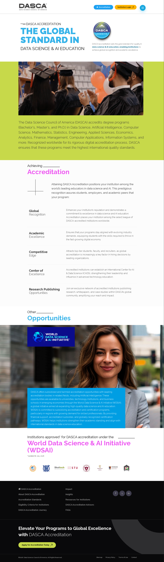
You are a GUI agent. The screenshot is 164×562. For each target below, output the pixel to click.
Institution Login (125, 7)
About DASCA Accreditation (31, 494)
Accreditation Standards (29, 499)
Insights (69, 494)
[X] (122, 493)
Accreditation (104, 7)
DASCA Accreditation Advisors (79, 505)
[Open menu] (143, 8)
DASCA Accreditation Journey (32, 510)
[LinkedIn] (129, 493)
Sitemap (99, 557)
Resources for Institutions (77, 499)
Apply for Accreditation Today (36, 545)
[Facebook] (115, 493)
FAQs (68, 510)
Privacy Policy (110, 557)
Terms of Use (123, 557)
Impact (68, 489)
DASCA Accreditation (31, 489)
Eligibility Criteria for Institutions (33, 505)
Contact (134, 557)
